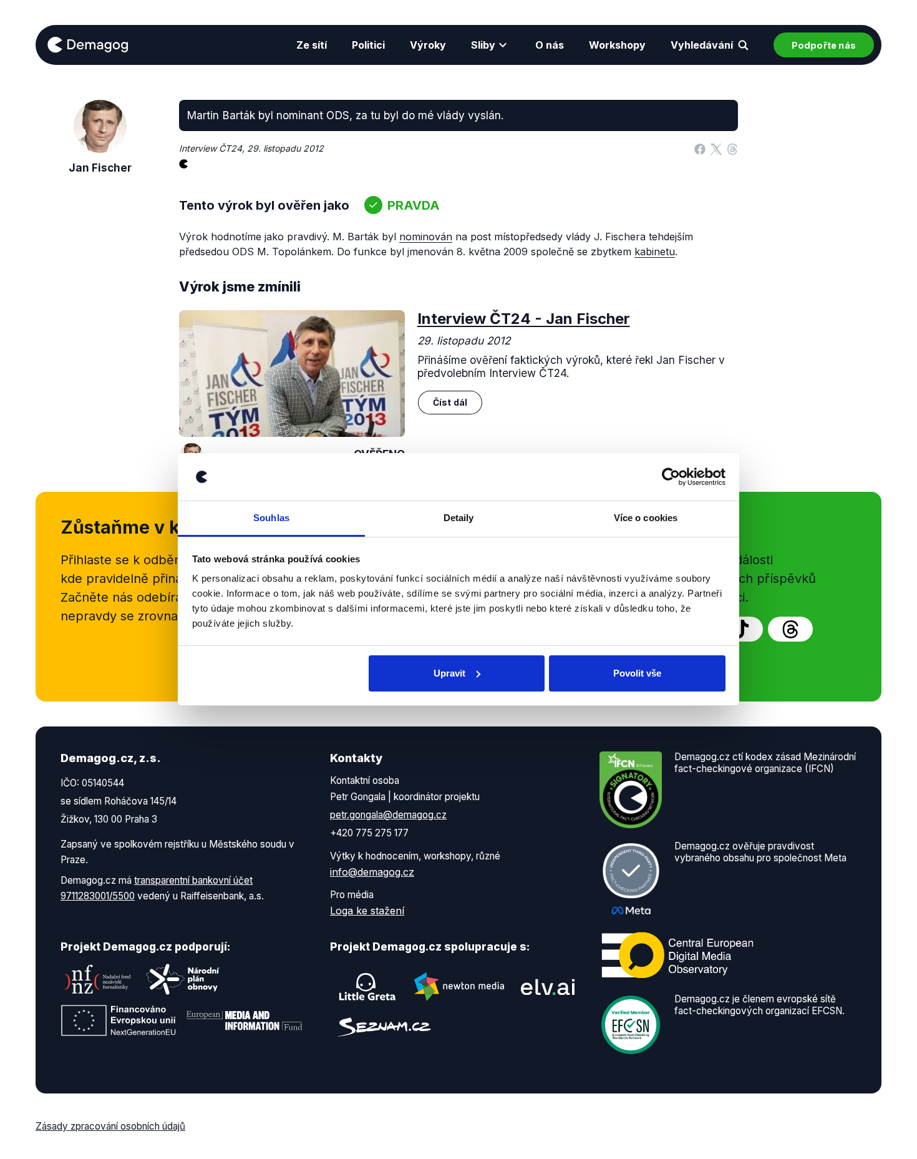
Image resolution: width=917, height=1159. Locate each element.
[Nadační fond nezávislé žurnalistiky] (98, 979)
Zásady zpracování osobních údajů (110, 1126)
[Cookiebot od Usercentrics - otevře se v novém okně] (670, 476)
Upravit (449, 673)
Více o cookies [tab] (645, 517)
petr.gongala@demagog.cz (388, 815)
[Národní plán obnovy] (182, 979)
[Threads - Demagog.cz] (790, 629)
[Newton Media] (459, 986)
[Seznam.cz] (384, 1027)
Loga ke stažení (367, 910)
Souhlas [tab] (271, 517)
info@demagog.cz (372, 872)
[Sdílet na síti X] (716, 148)
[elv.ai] (548, 986)
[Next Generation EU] (119, 1020)
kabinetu (654, 251)
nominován (425, 236)
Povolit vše (637, 673)
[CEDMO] (677, 955)
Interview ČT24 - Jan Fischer (523, 319)
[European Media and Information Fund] (245, 1020)
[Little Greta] (367, 986)
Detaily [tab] (459, 517)
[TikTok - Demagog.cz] (740, 629)
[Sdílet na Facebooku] (700, 148)
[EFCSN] (630, 1024)
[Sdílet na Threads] (732, 148)
